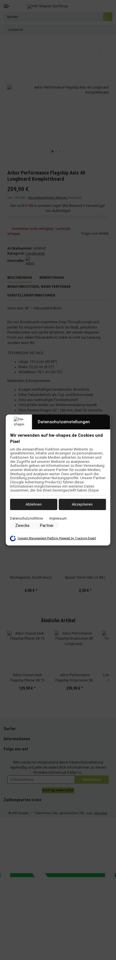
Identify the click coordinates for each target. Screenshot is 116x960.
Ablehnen (34, 504)
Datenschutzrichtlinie (26, 518)
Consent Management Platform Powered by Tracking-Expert (56, 538)
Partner (47, 525)
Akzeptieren (82, 504)
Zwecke (22, 525)
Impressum (58, 518)
